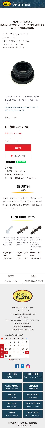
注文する (18, 148)
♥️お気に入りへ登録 (18, 156)
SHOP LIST (12, 396)
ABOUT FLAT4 (12, 375)
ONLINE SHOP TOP (33, 377)
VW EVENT (12, 413)
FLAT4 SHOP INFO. (33, 396)
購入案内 (11, 276)
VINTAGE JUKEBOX (33, 413)
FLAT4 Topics (12, 404)
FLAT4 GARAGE (33, 387)
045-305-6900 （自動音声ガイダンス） (25, 320)
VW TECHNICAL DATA (33, 404)
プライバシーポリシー (11, 281)
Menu (41, 2)
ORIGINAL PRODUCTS (12, 387)
